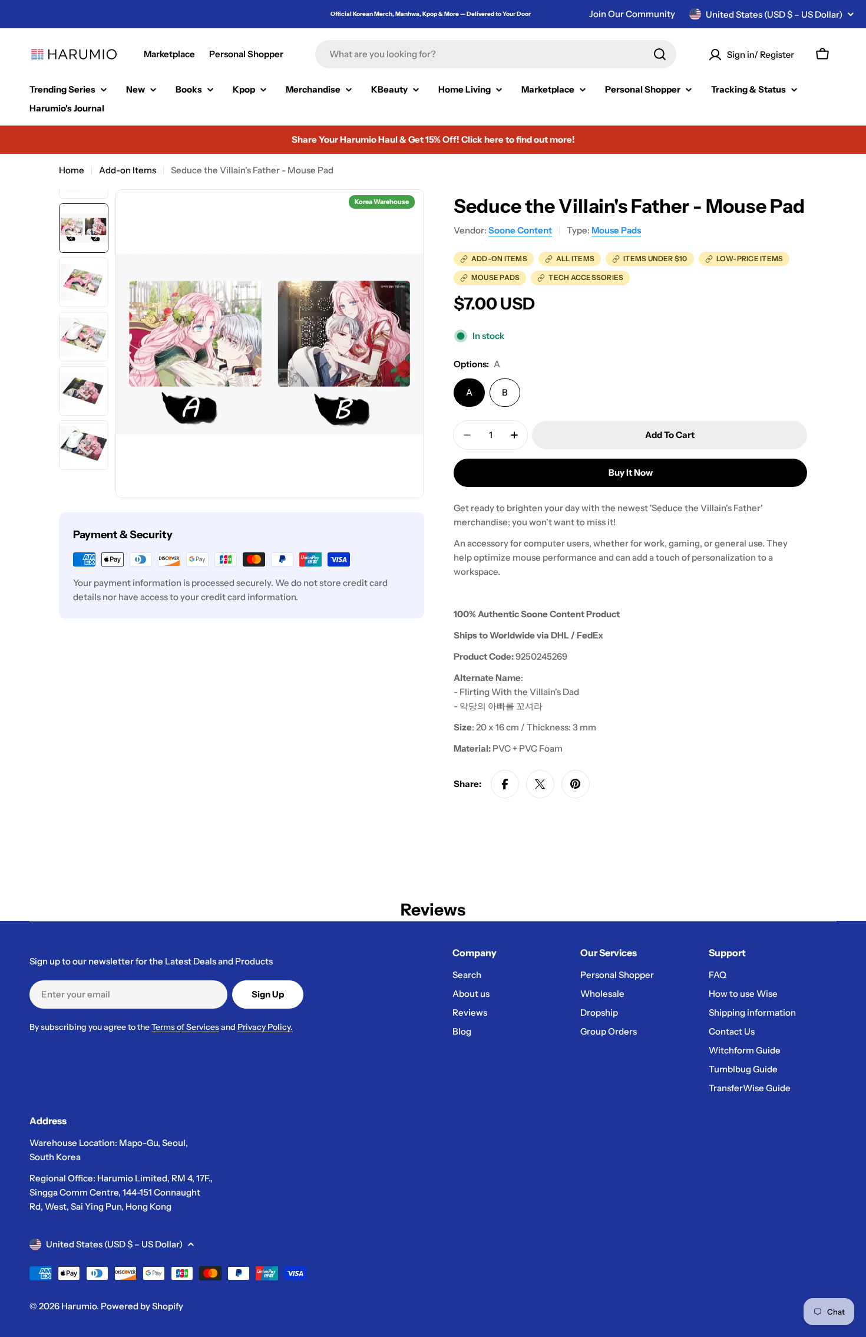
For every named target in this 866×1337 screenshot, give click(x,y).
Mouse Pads (616, 230)
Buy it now (631, 472)
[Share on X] (540, 784)
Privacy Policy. (265, 1027)
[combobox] (495, 54)
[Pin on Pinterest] (575, 784)
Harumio (79, 1306)
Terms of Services (185, 1027)
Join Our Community (632, 13)
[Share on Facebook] (505, 784)
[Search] (660, 54)
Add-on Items (127, 170)
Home (71, 170)
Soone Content (520, 230)
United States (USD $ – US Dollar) (774, 14)
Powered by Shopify (142, 1306)
